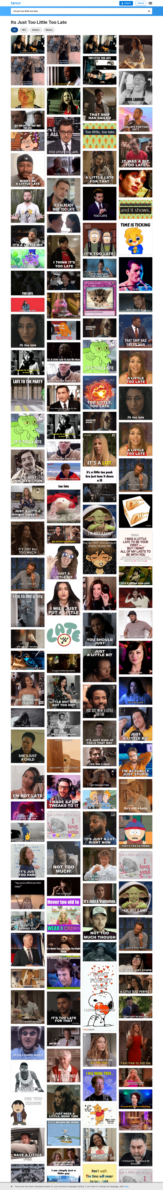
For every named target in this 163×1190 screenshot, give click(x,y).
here (126, 1186)
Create (127, 3)
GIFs (24, 30)
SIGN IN (141, 3)
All (14, 30)
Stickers (35, 30)
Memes (49, 30)
